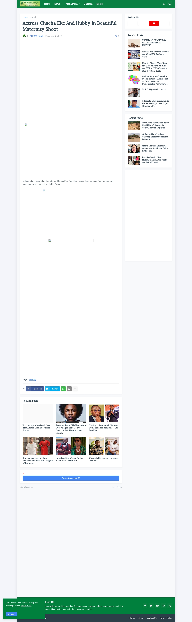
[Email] (69, 388)
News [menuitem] (57, 4)
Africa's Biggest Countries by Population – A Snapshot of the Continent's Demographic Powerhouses (155, 80)
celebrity (33, 17)
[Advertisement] (71, 82)
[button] (164, 3)
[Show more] (75, 388)
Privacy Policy (166, 618)
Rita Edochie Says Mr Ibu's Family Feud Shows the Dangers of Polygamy (38, 460)
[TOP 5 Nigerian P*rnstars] (134, 92)
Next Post (116, 487)
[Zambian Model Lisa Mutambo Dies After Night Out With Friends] (134, 160)
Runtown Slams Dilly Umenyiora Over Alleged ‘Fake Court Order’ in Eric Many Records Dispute (71, 429)
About (140, 618)
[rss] (169, 605)
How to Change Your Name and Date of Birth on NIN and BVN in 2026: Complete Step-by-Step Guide (155, 67)
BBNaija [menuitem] (88, 4)
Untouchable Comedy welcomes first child (104, 459)
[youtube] (154, 23)
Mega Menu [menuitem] (72, 4)
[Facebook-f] (132, 23)
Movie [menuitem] (99, 4)
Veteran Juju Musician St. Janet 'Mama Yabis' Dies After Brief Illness (37, 428)
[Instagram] (164, 23)
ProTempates (53, 618)
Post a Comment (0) (71, 478)
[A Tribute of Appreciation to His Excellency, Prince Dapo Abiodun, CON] (134, 104)
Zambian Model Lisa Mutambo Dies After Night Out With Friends (154, 160)
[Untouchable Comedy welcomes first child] (104, 446)
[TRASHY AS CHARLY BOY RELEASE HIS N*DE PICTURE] (134, 43)
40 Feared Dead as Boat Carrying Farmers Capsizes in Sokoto (155, 137)
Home (25, 17)
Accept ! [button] (11, 614)
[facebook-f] (145, 605)
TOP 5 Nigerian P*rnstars (154, 89)
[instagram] (163, 605)
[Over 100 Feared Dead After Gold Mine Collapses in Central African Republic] (134, 125)
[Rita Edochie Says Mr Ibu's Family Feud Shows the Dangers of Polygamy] (38, 446)
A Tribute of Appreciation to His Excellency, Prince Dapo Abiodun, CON (155, 103)
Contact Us (152, 618)
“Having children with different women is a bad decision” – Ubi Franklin (103, 428)
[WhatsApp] (63, 388)
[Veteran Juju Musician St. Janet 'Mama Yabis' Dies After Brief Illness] (38, 413)
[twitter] (151, 605)
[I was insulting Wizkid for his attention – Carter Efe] (71, 446)
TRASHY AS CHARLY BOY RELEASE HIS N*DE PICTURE (154, 42)
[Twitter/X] (143, 23)
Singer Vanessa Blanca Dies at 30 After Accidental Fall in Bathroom (155, 148)
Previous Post (27, 487)
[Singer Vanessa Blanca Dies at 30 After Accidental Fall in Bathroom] (134, 148)
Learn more (26, 606)
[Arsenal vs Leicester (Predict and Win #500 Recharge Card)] (134, 54)
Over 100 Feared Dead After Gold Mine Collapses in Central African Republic (155, 125)
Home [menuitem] (47, 4)
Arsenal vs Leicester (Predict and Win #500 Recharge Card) (155, 54)
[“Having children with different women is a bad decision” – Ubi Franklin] (104, 413)
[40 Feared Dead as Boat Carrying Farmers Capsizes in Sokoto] (134, 137)
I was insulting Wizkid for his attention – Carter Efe (69, 459)
